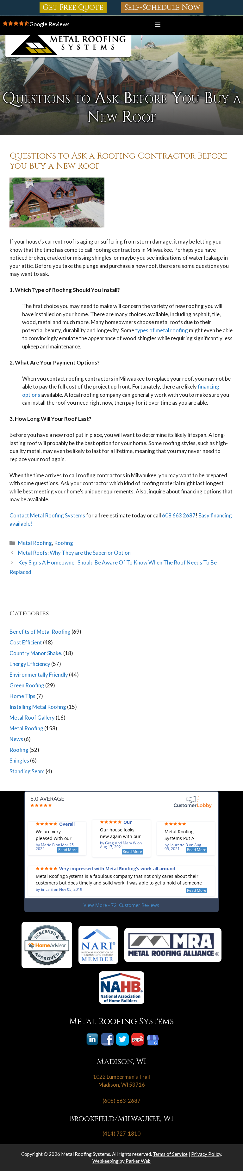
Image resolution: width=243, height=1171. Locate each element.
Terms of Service (170, 1154)
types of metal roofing (162, 330)
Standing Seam (27, 771)
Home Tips (22, 696)
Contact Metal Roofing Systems (47, 515)
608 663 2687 (179, 515)
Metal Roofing (35, 543)
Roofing (63, 543)
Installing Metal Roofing (37, 706)
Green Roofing (26, 685)
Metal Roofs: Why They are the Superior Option (74, 552)
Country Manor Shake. (35, 653)
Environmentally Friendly (38, 674)
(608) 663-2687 (121, 1100)
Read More (68, 849)
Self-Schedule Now (162, 8)
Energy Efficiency (29, 664)
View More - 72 (121, 905)
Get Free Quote (73, 8)
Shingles (19, 760)
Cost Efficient (25, 642)
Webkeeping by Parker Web (121, 1161)
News (16, 739)
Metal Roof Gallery (32, 717)
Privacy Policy (206, 1154)
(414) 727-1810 (121, 1133)
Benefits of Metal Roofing (40, 631)
